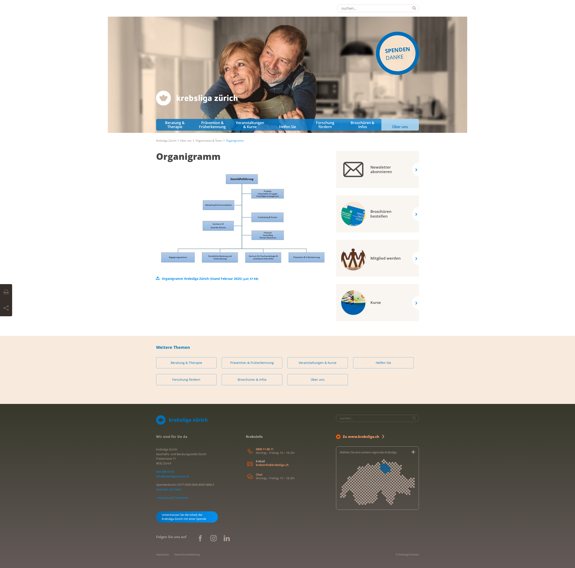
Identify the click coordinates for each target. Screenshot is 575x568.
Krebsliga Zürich (166, 141)
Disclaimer (181, 498)
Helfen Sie (287, 127)
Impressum (164, 498)
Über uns (400, 127)
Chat (259, 475)
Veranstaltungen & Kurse (250, 125)
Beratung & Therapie (175, 125)
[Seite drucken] (6, 292)
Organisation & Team (209, 141)
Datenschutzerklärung (187, 554)
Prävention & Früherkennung (212, 125)
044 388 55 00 (165, 472)
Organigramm (188, 156)
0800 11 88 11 (265, 449)
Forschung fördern (325, 125)
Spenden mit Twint (168, 489)
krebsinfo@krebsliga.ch (272, 465)
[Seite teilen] (6, 308)
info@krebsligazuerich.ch (172, 476)
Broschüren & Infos (362, 125)
